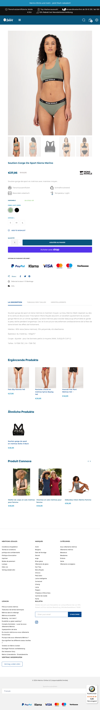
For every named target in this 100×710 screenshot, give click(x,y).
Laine (37, 587)
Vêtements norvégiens (67, 564)
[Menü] (96, 686)
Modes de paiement (8, 561)
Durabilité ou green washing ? (12, 621)
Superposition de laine (9, 629)
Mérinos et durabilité (9, 615)
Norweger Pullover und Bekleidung (13, 648)
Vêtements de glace (41, 564)
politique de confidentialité (11, 552)
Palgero (37, 590)
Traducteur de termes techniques (13, 610)
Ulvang (37, 584)
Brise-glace (39, 561)
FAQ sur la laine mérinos (10, 607)
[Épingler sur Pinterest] (29, 276)
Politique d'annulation (9, 555)
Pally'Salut (38, 575)
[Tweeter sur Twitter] (25, 276)
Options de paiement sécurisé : (19, 258)
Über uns (5, 567)
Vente (62, 561)
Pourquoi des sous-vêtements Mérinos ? (15, 637)
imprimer (5, 558)
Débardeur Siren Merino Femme (78, 500)
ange (37, 558)
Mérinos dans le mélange (10, 612)
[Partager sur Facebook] (21, 276)
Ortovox (37, 573)
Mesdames (63, 555)
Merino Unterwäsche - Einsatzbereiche (15, 654)
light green (10, 210)
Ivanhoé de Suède (41, 596)
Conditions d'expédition (10, 547)
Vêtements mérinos (66, 549)
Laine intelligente (41, 578)
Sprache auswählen (50, 686)
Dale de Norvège (40, 552)
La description (15, 302)
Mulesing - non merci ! (9, 618)
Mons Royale (39, 570)
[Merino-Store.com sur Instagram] (36, 622)
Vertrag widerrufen (12, 664)
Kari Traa (38, 567)
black (16, 210)
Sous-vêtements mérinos (68, 547)
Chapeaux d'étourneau (42, 593)
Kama (37, 599)
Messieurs (63, 552)
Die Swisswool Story (8, 651)
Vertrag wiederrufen (8, 570)
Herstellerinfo (58, 302)
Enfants (62, 558)
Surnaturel (38, 581)
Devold (37, 555)
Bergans (38, 549)
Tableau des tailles (36, 302)
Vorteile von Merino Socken (11, 646)
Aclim (37, 547)
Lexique (4, 564)
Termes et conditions (9, 549)
